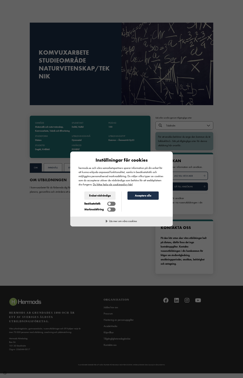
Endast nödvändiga (100, 195)
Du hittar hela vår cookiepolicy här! (113, 184)
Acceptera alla (143, 195)
